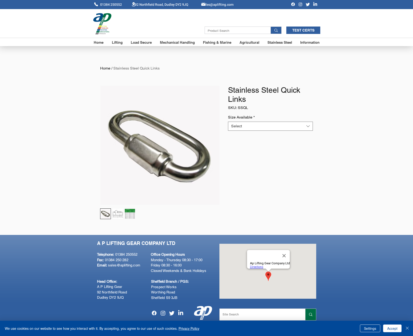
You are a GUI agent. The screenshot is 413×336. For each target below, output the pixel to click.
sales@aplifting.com (124, 265)
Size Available (241, 117)
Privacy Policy (189, 328)
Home (105, 68)
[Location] (133, 4)
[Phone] (96, 4)
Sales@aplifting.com (218, 4)
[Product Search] (276, 30)
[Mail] (203, 4)
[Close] (407, 328)
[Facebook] (293, 4)
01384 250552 (117, 254)
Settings (370, 328)
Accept (392, 328)
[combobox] (270, 126)
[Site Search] (310, 314)
